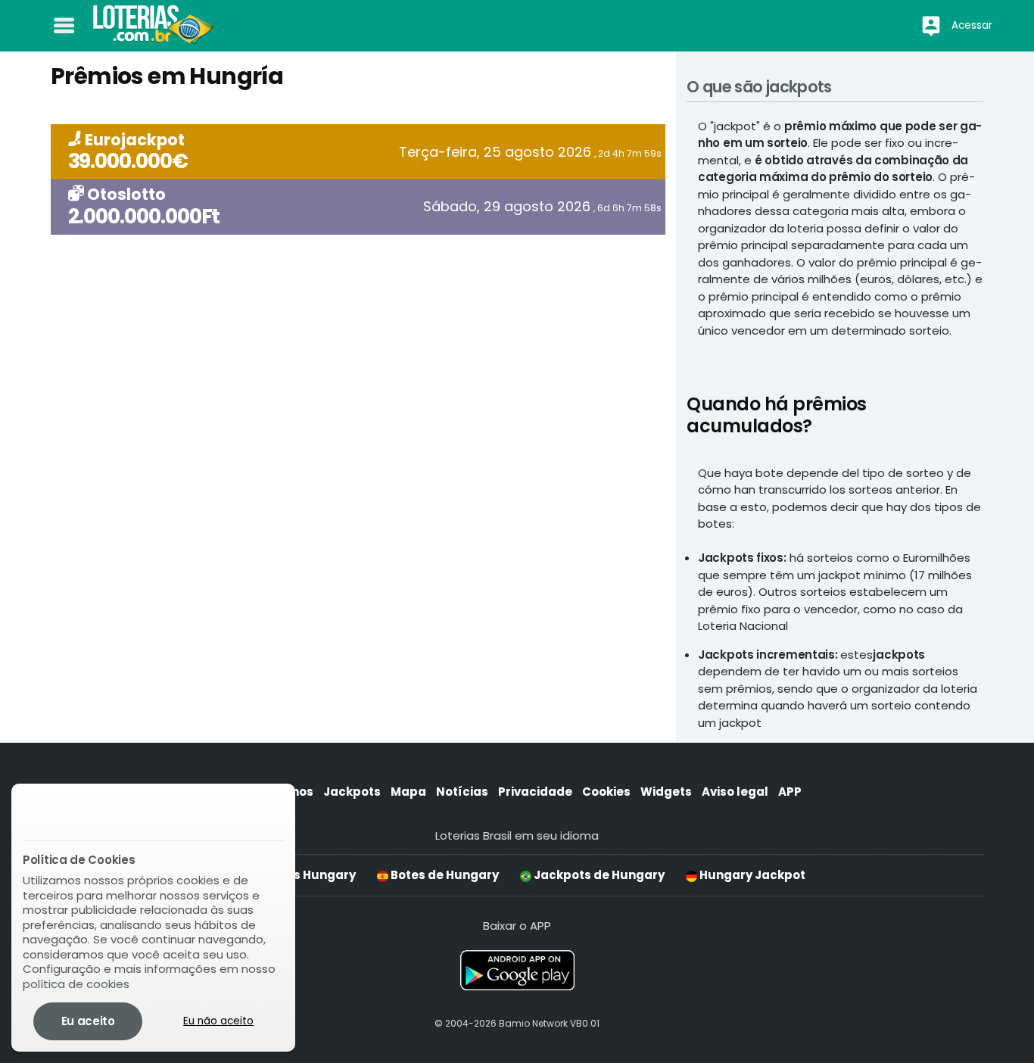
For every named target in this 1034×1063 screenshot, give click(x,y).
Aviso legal (735, 792)
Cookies (606, 792)
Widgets (666, 792)
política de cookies (76, 984)
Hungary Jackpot (751, 875)
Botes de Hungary (443, 875)
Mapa (408, 792)
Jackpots (352, 792)
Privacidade (535, 792)
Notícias (462, 792)
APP (790, 792)
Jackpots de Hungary (598, 875)
